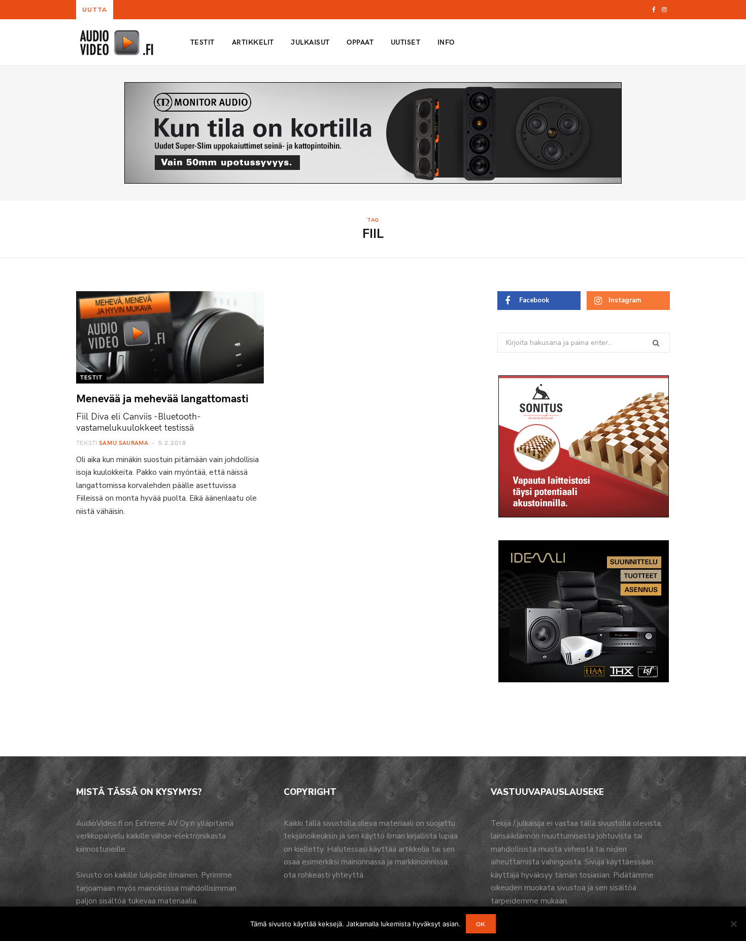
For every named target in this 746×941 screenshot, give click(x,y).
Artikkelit (253, 42)
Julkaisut (310, 42)
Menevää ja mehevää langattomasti (162, 397)
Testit (202, 42)
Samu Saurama (124, 442)
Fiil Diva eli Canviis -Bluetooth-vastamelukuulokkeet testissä (138, 421)
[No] (733, 924)
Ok (481, 924)
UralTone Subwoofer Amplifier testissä (177, 10)
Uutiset (405, 42)
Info (446, 42)
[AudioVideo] (116, 42)
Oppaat (360, 42)
